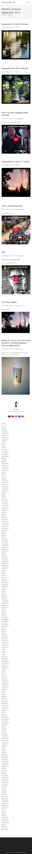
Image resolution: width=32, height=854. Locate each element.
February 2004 (5, 817)
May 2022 (4, 495)
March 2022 (4, 498)
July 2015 (4, 628)
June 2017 (4, 591)
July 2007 (4, 747)
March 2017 (4, 595)
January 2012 (4, 701)
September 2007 (5, 743)
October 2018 (5, 565)
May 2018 (4, 573)
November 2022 (5, 486)
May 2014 (4, 652)
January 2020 (4, 542)
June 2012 (4, 693)
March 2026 (4, 430)
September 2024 (5, 456)
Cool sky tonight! (9, 302)
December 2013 (5, 661)
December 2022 (5, 484)
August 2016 (4, 607)
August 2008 (4, 724)
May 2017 (4, 593)
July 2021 (4, 512)
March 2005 (4, 794)
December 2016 (5, 600)
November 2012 (5, 684)
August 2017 (4, 588)
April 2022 (4, 496)
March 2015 (4, 635)
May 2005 (4, 791)
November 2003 (5, 822)
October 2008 (5, 721)
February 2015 (5, 637)
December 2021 (5, 503)
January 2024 (4, 465)
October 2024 (5, 454)
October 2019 (5, 547)
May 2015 (4, 631)
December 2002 (5, 829)
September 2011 (5, 708)
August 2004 (4, 807)
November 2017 (5, 582)
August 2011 (4, 710)
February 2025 (5, 451)
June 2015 (4, 630)
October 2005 (5, 782)
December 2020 (5, 523)
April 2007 (4, 752)
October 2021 (5, 507)
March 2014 (4, 656)
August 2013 (4, 668)
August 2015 (4, 626)
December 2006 (5, 759)
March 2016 (4, 616)
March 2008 (4, 733)
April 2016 (4, 614)
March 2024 (4, 461)
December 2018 (5, 561)
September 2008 (5, 722)
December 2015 (5, 619)
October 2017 (5, 584)
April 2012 (4, 696)
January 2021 (4, 521)
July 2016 (4, 609)
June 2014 (4, 651)
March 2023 (4, 479)
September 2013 (5, 666)
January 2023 (4, 482)
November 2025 (5, 435)
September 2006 (5, 765)
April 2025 (4, 447)
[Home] (2, 15)
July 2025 (4, 442)
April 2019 (4, 554)
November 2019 (5, 545)
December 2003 (5, 821)
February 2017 (5, 596)
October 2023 (5, 468)
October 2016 (5, 603)
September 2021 (5, 509)
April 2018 (4, 575)
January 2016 (4, 617)
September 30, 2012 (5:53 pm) (15, 24)
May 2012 (4, 694)
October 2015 (5, 623)
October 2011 (5, 707)
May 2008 (4, 729)
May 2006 (4, 772)
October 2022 (5, 488)
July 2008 (4, 726)
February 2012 (5, 700)
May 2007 (4, 751)
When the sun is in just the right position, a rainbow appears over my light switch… (16, 343)
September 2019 (5, 549)
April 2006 (4, 773)
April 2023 (4, 477)
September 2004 (5, 805)
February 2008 (5, 735)
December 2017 (5, 581)
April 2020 (4, 537)
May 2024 (4, 458)
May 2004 (4, 812)
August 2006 (4, 766)
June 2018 (4, 572)
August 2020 (4, 530)
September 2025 (5, 439)
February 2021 (5, 519)
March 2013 (4, 677)
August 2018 (4, 568)
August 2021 (4, 510)
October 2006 (5, 763)
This (3, 252)
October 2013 (5, 665)
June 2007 (4, 749)
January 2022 (4, 502)
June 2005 (4, 789)
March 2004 (4, 815)
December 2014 (5, 640)
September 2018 (5, 567)
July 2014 (4, 649)
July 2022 (4, 493)
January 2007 (4, 757)
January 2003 (4, 828)
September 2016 (5, 605)
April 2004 (4, 814)
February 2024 (5, 463)
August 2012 (4, 689)
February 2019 (5, 558)
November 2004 (5, 801)
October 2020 (5, 526)
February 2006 (5, 775)
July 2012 (4, 691)
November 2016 (5, 602)
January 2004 (4, 819)
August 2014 (4, 647)
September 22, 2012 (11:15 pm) (16, 161)
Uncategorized (19, 118)
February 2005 (5, 796)
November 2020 (5, 524)
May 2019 (4, 553)
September (10, 15)
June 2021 (4, 514)
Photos (18, 27)
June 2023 (4, 474)
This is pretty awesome (12, 206)
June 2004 (4, 810)
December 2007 (5, 738)
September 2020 (5, 528)
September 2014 (5, 645)
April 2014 (4, 654)
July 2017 (4, 589)
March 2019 (4, 556)
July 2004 (4, 808)
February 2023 (5, 481)
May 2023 (4, 475)
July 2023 (4, 472)
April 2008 (4, 731)
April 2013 (4, 675)
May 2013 (4, 673)
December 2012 (5, 682)
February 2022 (5, 500)
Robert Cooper (16, 259)
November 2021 (5, 505)
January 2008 (4, 737)
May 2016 (4, 612)
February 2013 (5, 679)
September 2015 (5, 624)
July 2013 (4, 670)
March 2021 (4, 517)
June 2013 (4, 672)
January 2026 (4, 432)
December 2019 (5, 544)
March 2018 (4, 577)
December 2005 (5, 779)
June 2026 (4, 426)
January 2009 (4, 717)
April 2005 (4, 793)
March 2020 (4, 538)
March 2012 (4, 698)
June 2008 (4, 728)
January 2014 (4, 659)
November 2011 (5, 705)
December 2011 (5, 703)
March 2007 (4, 754)
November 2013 (5, 663)
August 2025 (4, 440)
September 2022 (5, 489)
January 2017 (4, 598)
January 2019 (4, 559)
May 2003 (4, 824)
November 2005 (5, 780)
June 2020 (4, 533)
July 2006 (4, 768)
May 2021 (4, 516)
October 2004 (5, 803)
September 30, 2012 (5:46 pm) (15, 68)
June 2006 (4, 770)
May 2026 (4, 428)
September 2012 (5, 687)
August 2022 (4, 491)
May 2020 (4, 535)
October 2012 (5, 686)
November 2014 (5, 642)
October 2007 (5, 742)
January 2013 (4, 680)
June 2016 (4, 610)
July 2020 (4, 531)
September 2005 (5, 784)
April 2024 (4, 460)
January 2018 (4, 579)
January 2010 (4, 715)
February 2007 (5, 756)
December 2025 (5, 433)
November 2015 (5, 621)
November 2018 (5, 563)
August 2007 (4, 745)
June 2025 (4, 444)
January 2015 (4, 638)
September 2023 (5, 470)
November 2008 (5, 719)
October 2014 (5, 644)
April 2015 (4, 633)
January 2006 (4, 777)
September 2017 (5, 586)
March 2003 (4, 826)
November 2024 (5, 453)
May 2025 (4, 446)
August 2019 (4, 551)
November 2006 (5, 761)
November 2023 (5, 467)
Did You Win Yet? (8, 2)
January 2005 (4, 798)
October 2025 (5, 437)
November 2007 (5, 740)
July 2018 (4, 570)
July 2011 (4, 712)
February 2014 (5, 658)
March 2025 (4, 449)
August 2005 (4, 786)
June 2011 (4, 714)
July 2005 (4, 787)
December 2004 (5, 800)
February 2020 (5, 540)
